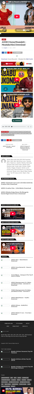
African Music (12, 131)
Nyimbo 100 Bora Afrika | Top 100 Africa (21, 360)
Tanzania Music (5, 135)
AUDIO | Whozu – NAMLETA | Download (19, 306)
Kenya (28, 131)
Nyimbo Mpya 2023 (24, 382)
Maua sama (8, 384)
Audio (18, 131)
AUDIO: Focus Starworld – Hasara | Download (21, 268)
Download (4, 59)
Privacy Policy (16, 326)
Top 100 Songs (19, 323)
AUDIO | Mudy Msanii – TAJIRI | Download (20, 298)
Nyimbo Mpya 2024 (23, 133)
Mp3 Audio (29, 59)
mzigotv (5, 47)
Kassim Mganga (6, 386)
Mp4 (5, 133)
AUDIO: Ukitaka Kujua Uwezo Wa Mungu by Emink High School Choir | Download (14, 192)
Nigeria (15, 133)
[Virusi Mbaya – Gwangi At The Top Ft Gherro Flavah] (5, 275)
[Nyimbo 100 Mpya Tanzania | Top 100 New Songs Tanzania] (5, 367)
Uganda (12, 135)
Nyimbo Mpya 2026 (9, 323)
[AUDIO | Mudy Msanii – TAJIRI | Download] (5, 298)
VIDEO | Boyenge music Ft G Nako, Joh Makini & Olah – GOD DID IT (21, 291)
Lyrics (7, 326)
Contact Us (25, 326)
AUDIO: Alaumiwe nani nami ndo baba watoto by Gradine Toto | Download (16, 183)
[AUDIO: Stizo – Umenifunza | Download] (5, 260)
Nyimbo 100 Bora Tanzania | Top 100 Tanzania (21, 352)
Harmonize (15, 384)
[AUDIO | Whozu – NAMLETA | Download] (5, 306)
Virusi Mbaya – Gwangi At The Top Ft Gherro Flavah (22, 275)
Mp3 (2, 133)
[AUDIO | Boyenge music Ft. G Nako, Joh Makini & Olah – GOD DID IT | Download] (5, 283)
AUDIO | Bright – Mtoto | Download (9, 147)
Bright (13, 386)
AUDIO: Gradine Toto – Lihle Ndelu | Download (16, 188)
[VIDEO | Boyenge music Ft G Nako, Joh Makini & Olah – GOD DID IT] (5, 290)
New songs (10, 133)
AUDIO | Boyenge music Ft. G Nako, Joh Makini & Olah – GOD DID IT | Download (21, 284)
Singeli (29, 133)
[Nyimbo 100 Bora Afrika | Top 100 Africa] (5, 359)
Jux (2, 384)
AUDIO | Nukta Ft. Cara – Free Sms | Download (21, 313)
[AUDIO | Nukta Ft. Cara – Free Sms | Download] (5, 313)
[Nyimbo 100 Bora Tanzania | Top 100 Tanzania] (5, 352)
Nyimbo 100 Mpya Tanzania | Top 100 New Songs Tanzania (22, 367)
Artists (27, 323)
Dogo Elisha (22, 384)
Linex (29, 384)
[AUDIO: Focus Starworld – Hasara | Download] (5, 268)
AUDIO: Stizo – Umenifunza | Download (19, 260)
